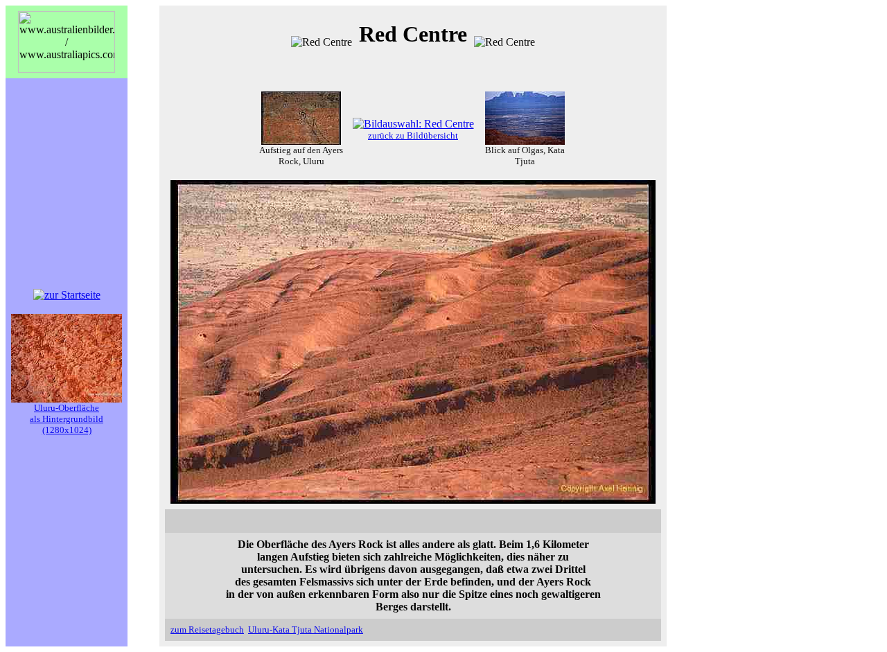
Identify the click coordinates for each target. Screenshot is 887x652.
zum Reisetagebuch (207, 629)
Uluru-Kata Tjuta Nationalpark (305, 629)
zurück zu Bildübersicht (413, 135)
